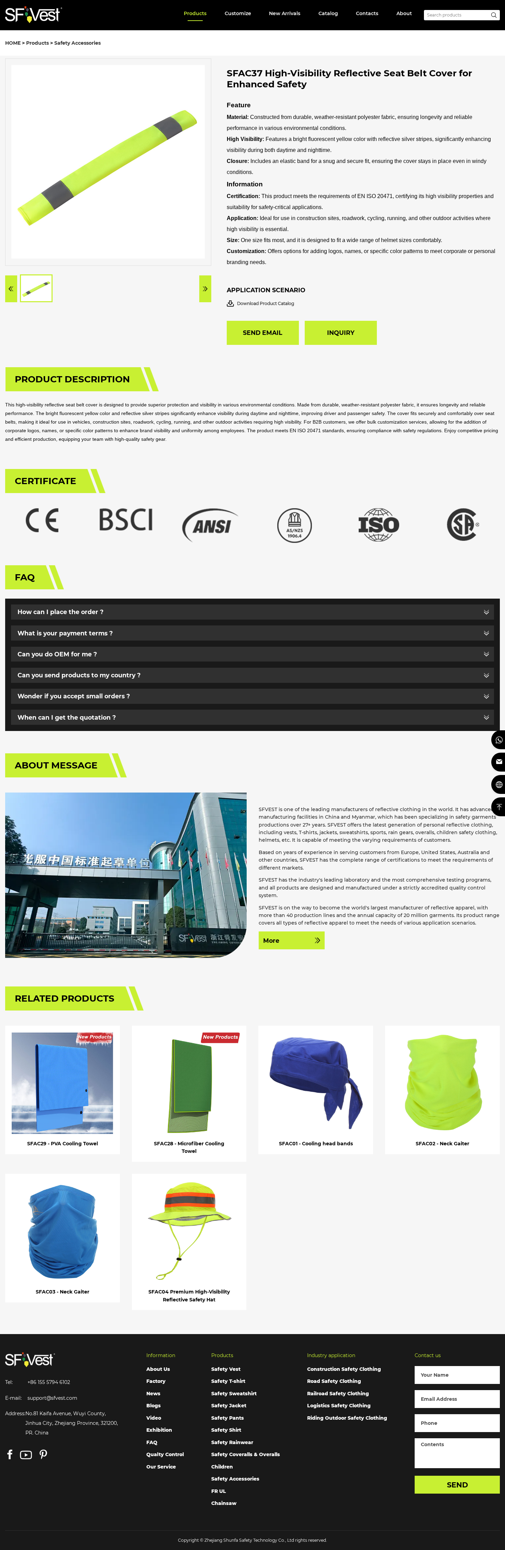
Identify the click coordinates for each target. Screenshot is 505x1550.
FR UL (218, 1491)
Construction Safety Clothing (344, 1369)
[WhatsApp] (498, 739)
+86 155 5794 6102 (48, 1382)
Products (195, 13)
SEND (457, 1485)
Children (222, 1467)
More (271, 940)
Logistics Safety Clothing (339, 1405)
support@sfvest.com (52, 1398)
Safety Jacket (228, 1405)
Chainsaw (223, 1503)
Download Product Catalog (265, 303)
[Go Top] (498, 806)
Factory (156, 1381)
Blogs (153, 1405)
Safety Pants (227, 1418)
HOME (13, 43)
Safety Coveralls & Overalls (245, 1454)
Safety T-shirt (228, 1381)
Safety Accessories (77, 43)
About (404, 13)
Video (153, 1418)
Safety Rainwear (232, 1442)
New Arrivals (284, 13)
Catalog (328, 13)
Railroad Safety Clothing (338, 1393)
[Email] (498, 762)
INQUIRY (341, 332)
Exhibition (159, 1430)
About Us (158, 1369)
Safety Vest (225, 1369)
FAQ (151, 1442)
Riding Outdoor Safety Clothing (347, 1418)
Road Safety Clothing (334, 1381)
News (153, 1393)
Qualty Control (165, 1454)
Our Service (161, 1467)
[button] (11, 289)
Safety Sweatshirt (234, 1393)
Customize (238, 13)
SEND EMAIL (262, 332)
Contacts (367, 13)
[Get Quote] (498, 784)
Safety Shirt (226, 1430)
